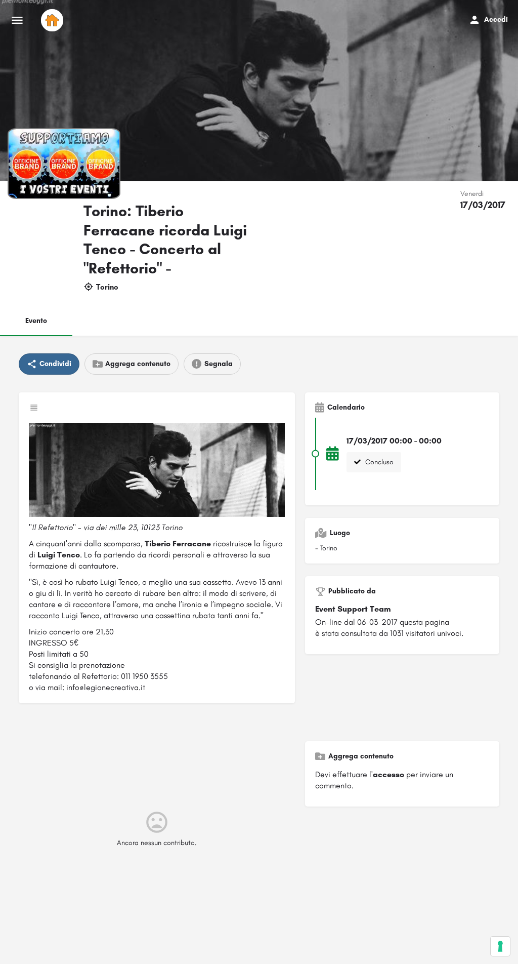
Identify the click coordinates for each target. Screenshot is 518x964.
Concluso (378, 462)
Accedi (496, 19)
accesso (388, 774)
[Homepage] (53, 20)
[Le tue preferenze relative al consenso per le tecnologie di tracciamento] (500, 946)
